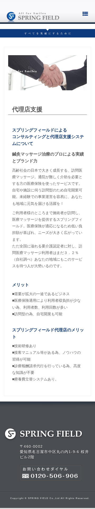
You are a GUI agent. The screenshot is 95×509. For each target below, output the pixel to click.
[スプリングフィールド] (32, 15)
